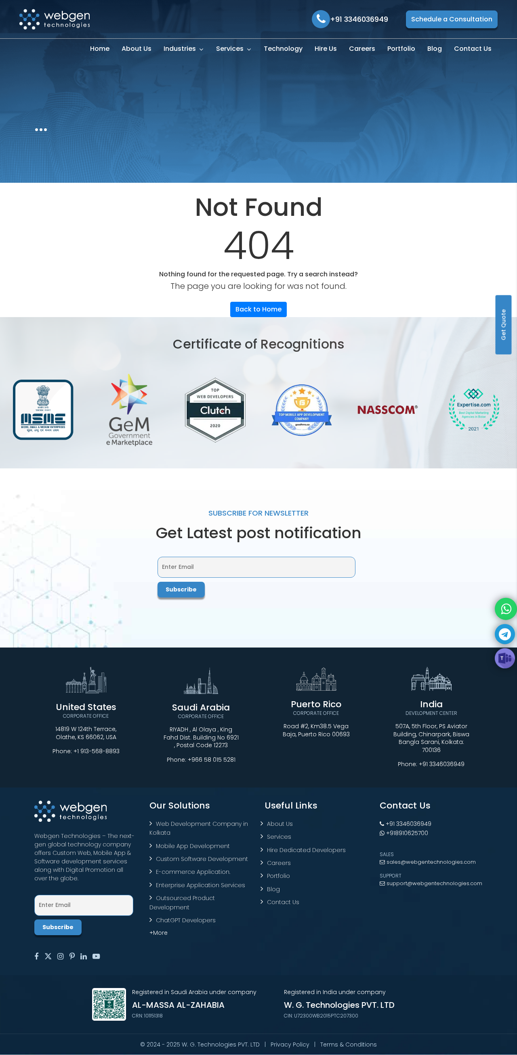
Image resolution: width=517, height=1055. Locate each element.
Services (279, 837)
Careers (279, 863)
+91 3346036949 (441, 764)
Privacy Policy (290, 1044)
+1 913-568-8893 (97, 751)
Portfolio (278, 876)
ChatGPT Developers (186, 920)
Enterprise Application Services (200, 885)
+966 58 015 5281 (211, 760)
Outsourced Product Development (182, 902)
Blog (273, 889)
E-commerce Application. (193, 872)
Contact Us (283, 902)
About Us (280, 824)
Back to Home (258, 309)
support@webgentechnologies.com (433, 883)
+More (158, 933)
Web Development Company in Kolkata (198, 828)
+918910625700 (406, 833)
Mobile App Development (193, 846)
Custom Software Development (202, 859)
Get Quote (504, 324)
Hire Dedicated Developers (306, 850)
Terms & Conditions (348, 1044)
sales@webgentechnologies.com (430, 862)
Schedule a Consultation (451, 19)
